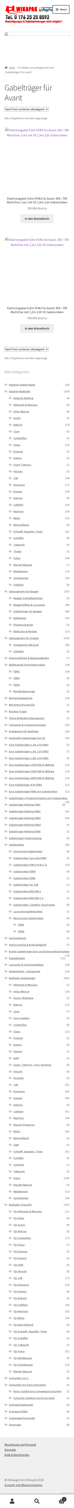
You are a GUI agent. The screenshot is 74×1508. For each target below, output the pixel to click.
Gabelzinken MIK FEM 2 (27, 891)
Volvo (16, 558)
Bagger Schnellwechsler (28, 598)
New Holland (21, 525)
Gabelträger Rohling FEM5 (24, 831)
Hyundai (18, 1078)
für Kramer (20, 1291)
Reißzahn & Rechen (25, 631)
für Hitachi (20, 1271)
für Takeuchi (21, 1345)
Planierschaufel (23, 624)
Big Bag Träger (18, 711)
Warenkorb (57, 1498)
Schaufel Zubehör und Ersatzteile (34, 1398)
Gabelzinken (16, 844)
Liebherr (18, 504)
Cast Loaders (21, 1018)
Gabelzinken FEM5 (24, 878)
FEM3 (16, 678)
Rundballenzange (24, 691)
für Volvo (19, 1351)
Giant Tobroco (22, 464)
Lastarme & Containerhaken (26, 964)
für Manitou (20, 1311)
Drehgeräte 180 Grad (25, 645)
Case (16, 431)
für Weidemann (22, 1358)
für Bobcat (20, 1231)
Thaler (17, 551)
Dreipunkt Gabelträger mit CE (27, 738)
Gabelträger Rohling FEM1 (24, 804)
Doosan (18, 451)
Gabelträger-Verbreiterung (25, 838)
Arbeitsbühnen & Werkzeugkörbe (29, 658)
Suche (37, 1501)
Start (12, 67)
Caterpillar (20, 438)
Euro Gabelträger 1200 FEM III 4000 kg (31, 765)
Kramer (17, 491)
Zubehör (18, 584)
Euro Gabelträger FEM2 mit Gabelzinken (33, 791)
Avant (17, 418)
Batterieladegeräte (20, 698)
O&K (16, 1145)
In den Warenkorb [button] (37, 219)
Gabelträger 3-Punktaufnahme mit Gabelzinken (38, 798)
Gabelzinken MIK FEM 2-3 (28, 898)
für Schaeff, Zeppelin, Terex (30, 1331)
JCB (15, 478)
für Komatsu (21, 1284)
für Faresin (20, 1258)
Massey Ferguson (24, 1124)
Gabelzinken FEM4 (24, 871)
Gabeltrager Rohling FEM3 (24, 818)
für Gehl (18, 1265)
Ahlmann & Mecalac (25, 405)
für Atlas (18, 1218)
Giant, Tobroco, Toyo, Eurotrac (32, 1065)
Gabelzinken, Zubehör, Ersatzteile (34, 905)
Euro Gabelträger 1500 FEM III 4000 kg (31, 771)
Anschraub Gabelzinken (27, 851)
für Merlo (18, 1318)
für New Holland (23, 1324)
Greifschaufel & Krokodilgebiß (27, 945)
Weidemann (20, 571)
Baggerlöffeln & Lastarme (29, 605)
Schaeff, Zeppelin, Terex (28, 531)
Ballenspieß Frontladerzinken (27, 664)
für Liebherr (20, 1305)
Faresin (17, 1051)
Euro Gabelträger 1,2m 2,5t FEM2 (28, 745)
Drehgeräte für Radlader (24, 731)
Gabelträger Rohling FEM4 (24, 825)
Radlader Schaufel (20, 1204)
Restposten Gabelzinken (28, 918)
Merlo (16, 518)
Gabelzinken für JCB (25, 884)
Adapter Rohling (23, 398)
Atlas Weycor (21, 411)
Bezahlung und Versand (20, 1445)
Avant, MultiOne (23, 998)
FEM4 (16, 685)
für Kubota (20, 1298)
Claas (16, 445)
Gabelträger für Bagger (27, 611)
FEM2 (16, 671)
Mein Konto (12, 1501)
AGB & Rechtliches (17, 1455)
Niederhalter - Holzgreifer (24, 971)
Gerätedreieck (17, 938)
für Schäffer (20, 1338)
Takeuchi (19, 544)
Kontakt (10, 1450)
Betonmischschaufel (22, 705)
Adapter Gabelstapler (22, 384)
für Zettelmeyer (23, 1365)
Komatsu (19, 485)
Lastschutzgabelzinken (27, 911)
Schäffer (18, 538)
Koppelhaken (17, 958)
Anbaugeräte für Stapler (24, 638)
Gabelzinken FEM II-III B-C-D (30, 865)
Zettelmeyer (20, 578)
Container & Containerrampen (27, 725)
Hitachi (17, 471)
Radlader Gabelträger (22, 978)
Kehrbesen (19, 618)
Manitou (18, 511)
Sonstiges (15, 1424)
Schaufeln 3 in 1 (18, 1378)
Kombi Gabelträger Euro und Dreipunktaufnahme (39, 951)
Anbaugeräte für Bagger (23, 591)
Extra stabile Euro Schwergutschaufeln (37, 1391)
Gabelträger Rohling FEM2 (24, 811)
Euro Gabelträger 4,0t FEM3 (25, 785)
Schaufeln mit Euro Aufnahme (27, 1385)
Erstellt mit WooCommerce (23, 1485)
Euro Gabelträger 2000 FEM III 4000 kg (31, 778)
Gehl (16, 1058)
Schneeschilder (18, 1411)
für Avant (19, 1225)
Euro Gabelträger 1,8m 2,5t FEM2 (28, 758)
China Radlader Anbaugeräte (26, 718)
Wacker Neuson (22, 565)
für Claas (19, 1244)
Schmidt (18, 1164)
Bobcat (17, 424)
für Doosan (20, 1251)
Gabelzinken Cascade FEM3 (29, 858)
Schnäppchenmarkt (21, 1405)
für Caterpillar (22, 1238)
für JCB (17, 1278)
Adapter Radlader (19, 391)
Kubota (17, 498)
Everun (17, 458)
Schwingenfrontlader (22, 1418)
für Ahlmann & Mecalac (27, 1211)
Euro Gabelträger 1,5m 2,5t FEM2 (28, 751)
